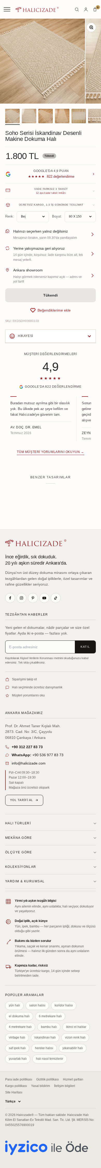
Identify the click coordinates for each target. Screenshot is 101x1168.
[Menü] (7, 9)
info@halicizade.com (29, 763)
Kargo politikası (16, 1086)
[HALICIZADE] (35, 542)
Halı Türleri (18, 823)
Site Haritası (13, 1092)
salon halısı (37, 1005)
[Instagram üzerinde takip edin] (21, 598)
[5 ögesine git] (78, 117)
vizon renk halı (75, 1037)
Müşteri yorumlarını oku (28, 695)
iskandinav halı (45, 1037)
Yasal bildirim (40, 1086)
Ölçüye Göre (18, 852)
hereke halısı (44, 1048)
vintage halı (17, 1037)
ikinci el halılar (76, 1027)
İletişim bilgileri (64, 1086)
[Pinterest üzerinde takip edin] (33, 598)
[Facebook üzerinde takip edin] (10, 598)
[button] (50, 310)
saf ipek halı (17, 1048)
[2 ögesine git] (29, 117)
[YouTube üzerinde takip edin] (44, 598)
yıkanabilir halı (72, 1048)
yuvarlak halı (18, 1059)
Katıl (85, 646)
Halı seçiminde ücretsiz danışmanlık (37, 687)
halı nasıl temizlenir (49, 1059)
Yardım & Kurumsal (25, 881)
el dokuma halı (19, 1016)
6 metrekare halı (50, 1016)
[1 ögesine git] (12, 117)
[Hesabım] (85, 9)
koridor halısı (64, 1005)
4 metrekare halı (20, 1027)
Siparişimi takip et (24, 679)
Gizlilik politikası (47, 1079)
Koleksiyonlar (20, 867)
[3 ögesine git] (45, 117)
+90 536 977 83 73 (37, 755)
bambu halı (49, 1027)
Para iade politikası (18, 1079)
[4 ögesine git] (62, 117)
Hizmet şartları (73, 1079)
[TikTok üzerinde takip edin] (56, 598)
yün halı (14, 1005)
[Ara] (76, 9)
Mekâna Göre (18, 838)
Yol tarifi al (21, 800)
